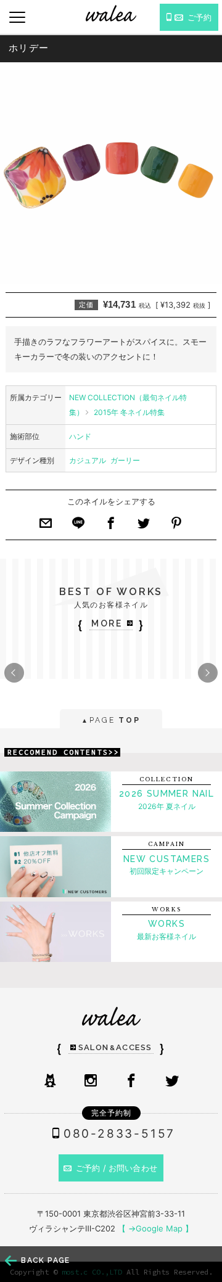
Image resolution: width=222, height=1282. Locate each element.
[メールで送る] (45, 526)
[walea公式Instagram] (90, 1082)
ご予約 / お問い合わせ (116, 1168)
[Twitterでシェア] (143, 526)
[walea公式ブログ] (50, 1082)
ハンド (80, 436)
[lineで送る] (78, 526)
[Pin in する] (176, 526)
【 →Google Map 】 (155, 1228)
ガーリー (125, 460)
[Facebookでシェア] (111, 526)
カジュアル (87, 460)
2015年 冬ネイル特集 (129, 412)
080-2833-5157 (119, 1134)
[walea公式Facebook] (131, 1082)
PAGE (110, 720)
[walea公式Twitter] (172, 1082)
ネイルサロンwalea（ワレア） (111, 13)
